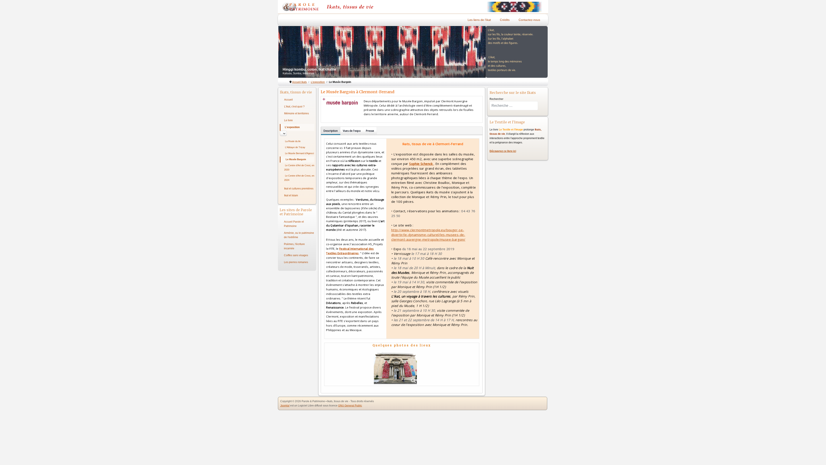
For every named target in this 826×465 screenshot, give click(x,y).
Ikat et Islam (291, 195)
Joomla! (285, 405)
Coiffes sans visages (296, 255)
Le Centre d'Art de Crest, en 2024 (299, 177)
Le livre (288, 120)
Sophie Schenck (421, 163)
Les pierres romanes (296, 262)
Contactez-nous (529, 20)
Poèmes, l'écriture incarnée (294, 246)
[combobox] (514, 105)
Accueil (288, 99)
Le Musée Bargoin (296, 159)
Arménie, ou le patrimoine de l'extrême (299, 235)
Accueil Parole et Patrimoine (294, 224)
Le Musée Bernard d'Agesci (299, 153)
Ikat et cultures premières (298, 188)
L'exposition (292, 127)
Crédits (505, 20)
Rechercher (496, 99)
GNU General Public (350, 405)
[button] (472, 52)
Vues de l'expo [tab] (352, 131)
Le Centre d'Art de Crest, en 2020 (299, 167)
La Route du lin (293, 141)
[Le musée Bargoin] (395, 368)
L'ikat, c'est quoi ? (294, 106)
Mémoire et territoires (296, 113)
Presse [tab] (370, 131)
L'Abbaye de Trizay (295, 147)
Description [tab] (331, 131)
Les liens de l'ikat (479, 20)
